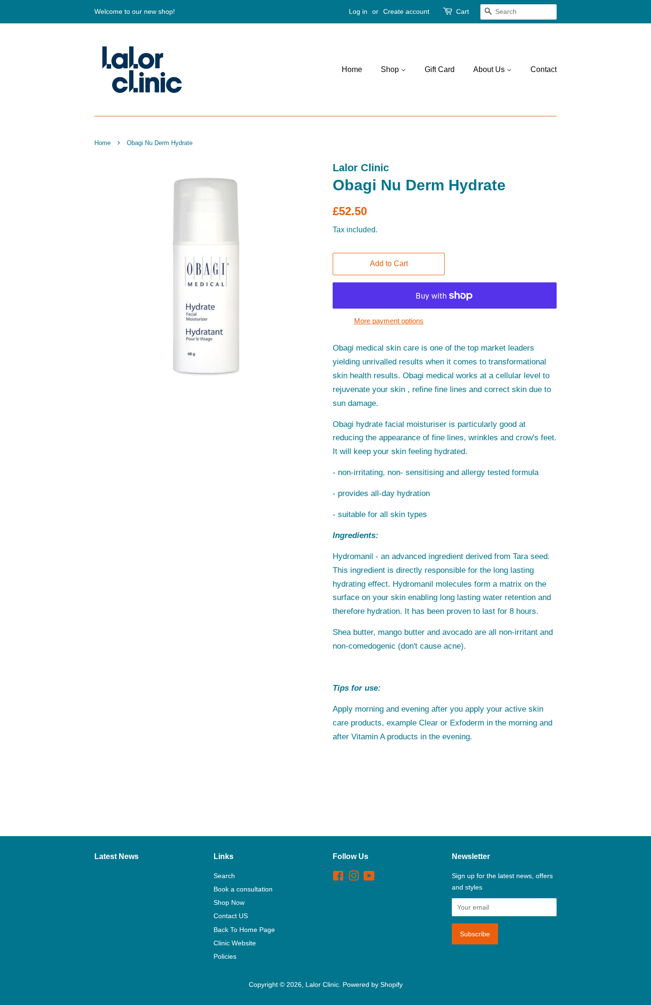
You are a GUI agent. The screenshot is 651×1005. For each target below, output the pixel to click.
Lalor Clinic (322, 984)
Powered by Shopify (373, 984)
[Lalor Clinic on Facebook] (338, 877)
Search (224, 876)
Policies (225, 956)
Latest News (116, 856)
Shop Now (229, 902)
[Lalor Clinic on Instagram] (353, 877)
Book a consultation (243, 889)
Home (352, 69)
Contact (543, 69)
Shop (391, 69)
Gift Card (440, 69)
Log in (358, 11)
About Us (490, 69)
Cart (462, 11)
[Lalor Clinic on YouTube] (369, 877)
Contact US (231, 916)
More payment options (389, 321)
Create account (406, 11)
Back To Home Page (244, 929)
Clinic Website (235, 943)
